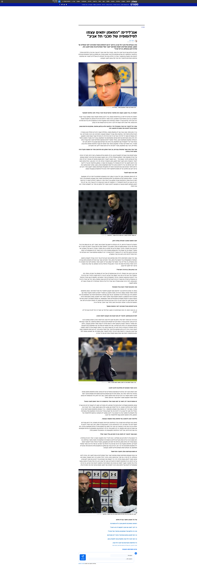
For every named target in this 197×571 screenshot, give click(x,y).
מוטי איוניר (114, 545)
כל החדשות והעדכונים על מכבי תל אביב (125, 543)
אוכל (99, 1)
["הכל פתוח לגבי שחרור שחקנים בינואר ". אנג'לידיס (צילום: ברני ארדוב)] (107, 85)
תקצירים (90, 4)
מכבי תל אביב (134, 545)
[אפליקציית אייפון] (64, 5)
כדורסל (103, 4)
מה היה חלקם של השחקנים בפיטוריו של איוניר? (122, 531)
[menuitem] (127, 1)
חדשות (128, 1)
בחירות (118, 1)
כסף (104, 1)
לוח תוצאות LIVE (125, 4)
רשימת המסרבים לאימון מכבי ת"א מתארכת (123, 523)
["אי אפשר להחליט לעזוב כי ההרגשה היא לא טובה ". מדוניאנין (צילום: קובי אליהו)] (107, 213)
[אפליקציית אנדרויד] (66, 5)
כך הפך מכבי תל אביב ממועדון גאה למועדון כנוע (122, 539)
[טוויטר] (62, 5)
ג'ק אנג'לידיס (127, 545)
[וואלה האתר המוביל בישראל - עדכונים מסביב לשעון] (134, 1)
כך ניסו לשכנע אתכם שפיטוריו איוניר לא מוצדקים (122, 535)
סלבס (108, 1)
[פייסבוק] (60, 5)
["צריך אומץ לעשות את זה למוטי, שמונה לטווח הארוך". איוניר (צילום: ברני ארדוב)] (107, 360)
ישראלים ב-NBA (97, 4)
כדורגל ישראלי (116, 4)
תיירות (89, 1)
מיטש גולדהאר (120, 545)
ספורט (123, 1)
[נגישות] (2, 2)
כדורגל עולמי (109, 4)
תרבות (112, 1)
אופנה (78, 1)
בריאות (95, 1)
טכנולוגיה (84, 1)
